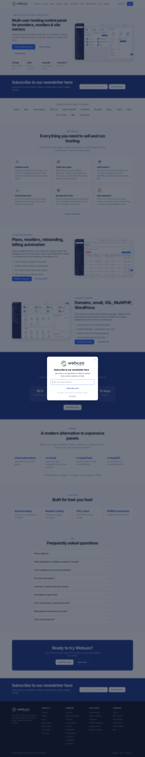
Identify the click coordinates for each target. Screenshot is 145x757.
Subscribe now (73, 388)
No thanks (72, 396)
